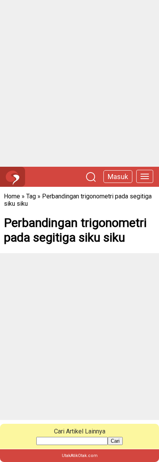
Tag (31, 196)
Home (12, 196)
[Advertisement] (79, 83)
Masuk (118, 177)
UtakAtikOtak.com (80, 455)
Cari (115, 441)
